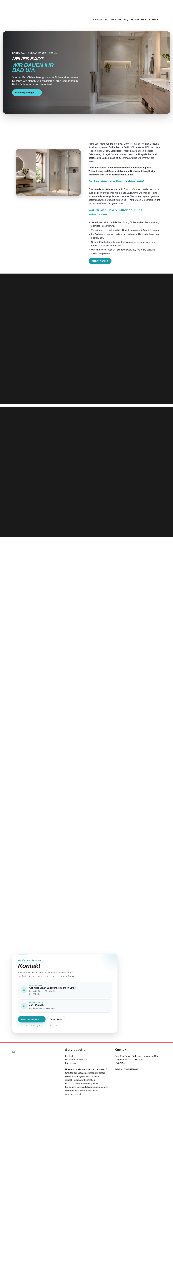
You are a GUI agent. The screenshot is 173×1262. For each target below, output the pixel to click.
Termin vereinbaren (32, 1019)
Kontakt (69, 1056)
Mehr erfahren (100, 261)
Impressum (70, 1063)
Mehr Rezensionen (86, 719)
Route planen (56, 1019)
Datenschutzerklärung (76, 1059)
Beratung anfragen (27, 92)
